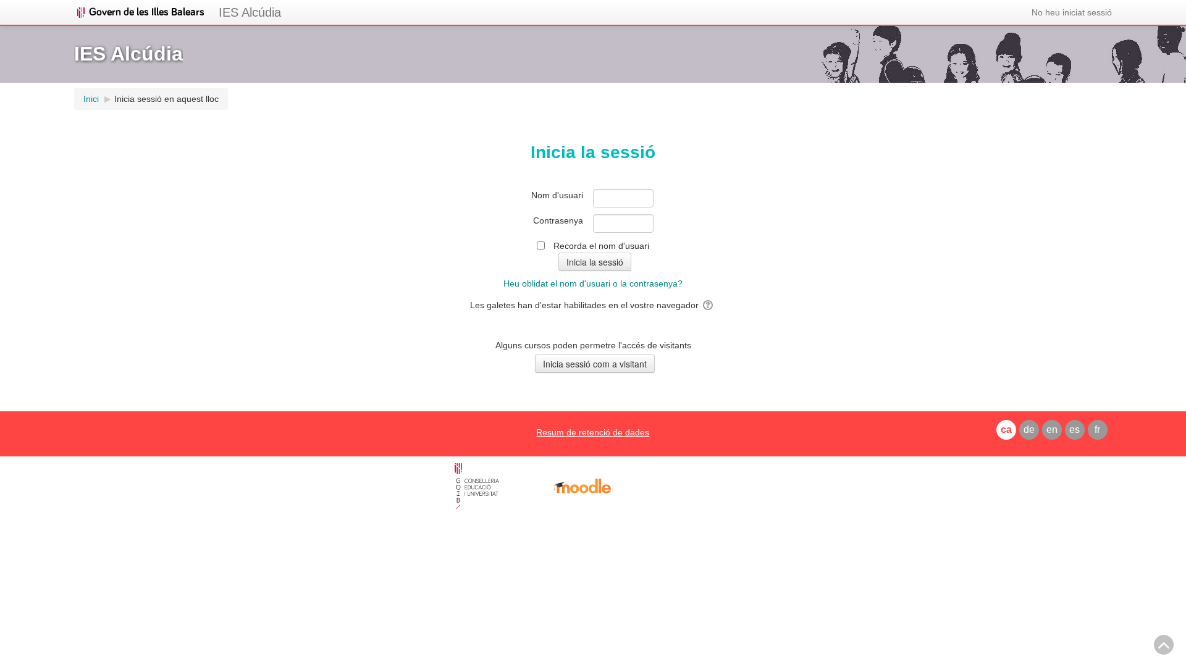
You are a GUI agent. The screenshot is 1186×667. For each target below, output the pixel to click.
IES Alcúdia (250, 12)
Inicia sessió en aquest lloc (166, 99)
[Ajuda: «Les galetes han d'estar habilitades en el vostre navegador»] (709, 305)
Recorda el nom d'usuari (601, 246)
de (1029, 429)
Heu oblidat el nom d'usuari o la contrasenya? (593, 283)
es (1074, 429)
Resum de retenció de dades (592, 432)
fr (1097, 429)
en (1052, 429)
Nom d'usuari (557, 195)
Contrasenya (558, 220)
